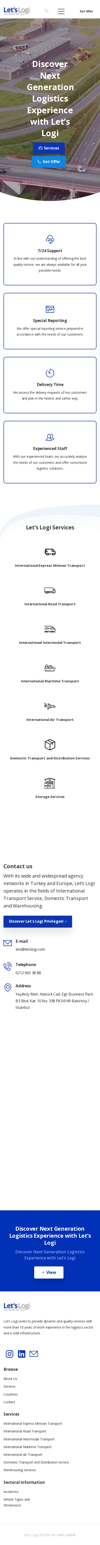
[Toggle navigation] (61, 11)
